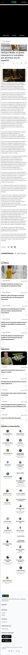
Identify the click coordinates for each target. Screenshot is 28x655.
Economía (22, 35)
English (3, 615)
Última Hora (6, 35)
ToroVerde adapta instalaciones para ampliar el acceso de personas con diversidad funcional (12, 337)
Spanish (3, 612)
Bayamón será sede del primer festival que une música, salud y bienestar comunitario (13, 310)
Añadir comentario (21, 253)
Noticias (14, 35)
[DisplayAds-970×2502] (14, 48)
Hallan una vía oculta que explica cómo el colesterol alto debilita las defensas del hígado (14, 324)
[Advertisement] (14, 19)
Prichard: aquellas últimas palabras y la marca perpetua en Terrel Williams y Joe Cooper (13, 406)
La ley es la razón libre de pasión (11, 418)
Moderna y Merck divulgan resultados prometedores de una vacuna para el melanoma (12, 297)
